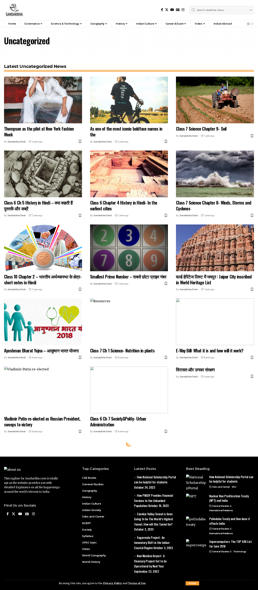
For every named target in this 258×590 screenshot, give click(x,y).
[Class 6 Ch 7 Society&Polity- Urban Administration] (129, 390)
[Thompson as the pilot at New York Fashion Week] (43, 100)
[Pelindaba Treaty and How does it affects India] (196, 524)
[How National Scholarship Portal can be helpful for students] (196, 482)
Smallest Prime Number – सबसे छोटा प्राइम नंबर (128, 276)
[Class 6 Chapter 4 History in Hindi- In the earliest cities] (129, 174)
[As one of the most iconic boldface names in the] (129, 100)
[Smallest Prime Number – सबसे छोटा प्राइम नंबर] (129, 247)
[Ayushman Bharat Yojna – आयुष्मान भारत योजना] (43, 321)
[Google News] (178, 9)
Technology (239, 551)
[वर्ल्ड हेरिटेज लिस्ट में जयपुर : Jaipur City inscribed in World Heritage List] (215, 247)
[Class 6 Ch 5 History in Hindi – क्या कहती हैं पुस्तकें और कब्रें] (43, 174)
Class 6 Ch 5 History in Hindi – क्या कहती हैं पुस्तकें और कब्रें (38, 205)
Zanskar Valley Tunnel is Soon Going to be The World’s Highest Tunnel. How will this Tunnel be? (153, 519)
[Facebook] (162, 9)
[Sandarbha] (14, 10)
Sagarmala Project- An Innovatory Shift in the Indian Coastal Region (151, 542)
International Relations (221, 510)
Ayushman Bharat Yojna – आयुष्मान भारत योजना (41, 350)
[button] (192, 583)
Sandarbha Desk (17, 141)
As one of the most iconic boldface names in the (126, 131)
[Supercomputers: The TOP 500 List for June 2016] (196, 546)
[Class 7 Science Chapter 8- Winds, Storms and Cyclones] (215, 174)
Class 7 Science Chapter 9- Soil (201, 128)
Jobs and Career (221, 486)
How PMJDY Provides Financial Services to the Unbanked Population (153, 500)
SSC (234, 486)
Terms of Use (137, 583)
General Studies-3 (221, 551)
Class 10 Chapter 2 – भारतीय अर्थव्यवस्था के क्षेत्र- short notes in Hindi (42, 279)
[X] (166, 9)
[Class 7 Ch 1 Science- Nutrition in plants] (129, 321)
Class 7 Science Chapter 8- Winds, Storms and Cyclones (213, 205)
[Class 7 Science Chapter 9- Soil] (215, 100)
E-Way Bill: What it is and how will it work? (209, 350)
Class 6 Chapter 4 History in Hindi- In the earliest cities (123, 205)
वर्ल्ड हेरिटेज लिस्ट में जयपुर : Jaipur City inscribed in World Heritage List (214, 279)
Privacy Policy (112, 583)
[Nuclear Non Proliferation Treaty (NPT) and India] (196, 501)
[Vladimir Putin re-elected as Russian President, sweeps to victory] (43, 390)
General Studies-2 (222, 506)
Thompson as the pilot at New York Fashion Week (39, 131)
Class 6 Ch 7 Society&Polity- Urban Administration (118, 421)
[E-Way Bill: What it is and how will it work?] (215, 321)
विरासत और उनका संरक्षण (195, 369)
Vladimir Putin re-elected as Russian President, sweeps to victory (42, 421)
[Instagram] (183, 9)
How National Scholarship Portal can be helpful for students (231, 479)
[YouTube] (172, 9)
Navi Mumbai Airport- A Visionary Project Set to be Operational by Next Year (150, 561)
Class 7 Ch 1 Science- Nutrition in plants (122, 350)
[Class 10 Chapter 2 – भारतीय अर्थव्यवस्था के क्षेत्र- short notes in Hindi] (43, 247)
